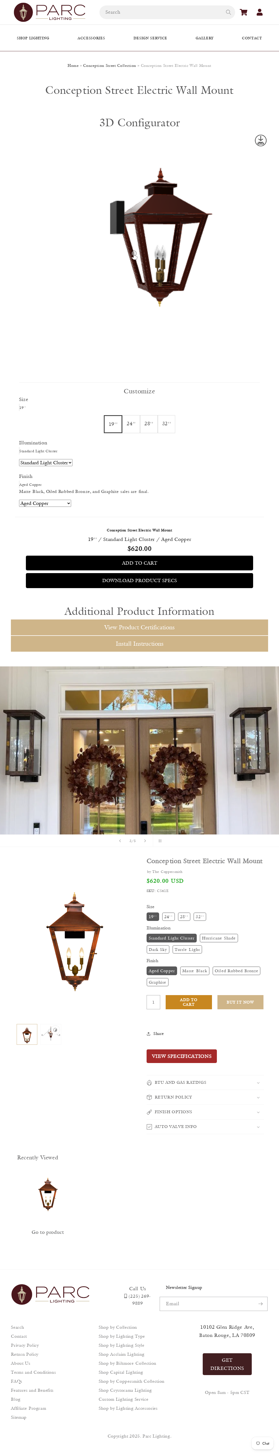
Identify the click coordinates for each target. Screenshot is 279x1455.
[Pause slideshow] (159, 841)
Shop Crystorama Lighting (125, 1390)
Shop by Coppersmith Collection (132, 1381)
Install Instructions (139, 643)
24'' (168, 916)
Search (17, 1327)
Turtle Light (187, 949)
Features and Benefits (32, 1390)
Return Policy (24, 1354)
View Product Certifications (139, 627)
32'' (200, 916)
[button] (243, 12)
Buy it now (240, 1002)
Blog (16, 1399)
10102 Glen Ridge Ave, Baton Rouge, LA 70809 (227, 1331)
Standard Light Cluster (172, 938)
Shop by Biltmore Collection (127, 1363)
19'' (153, 916)
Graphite (157, 982)
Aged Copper (162, 970)
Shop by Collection (118, 1327)
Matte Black (194, 970)
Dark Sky (158, 949)
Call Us (137, 1289)
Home (73, 65)
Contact (19, 1336)
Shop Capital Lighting (121, 1372)
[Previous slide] (120, 841)
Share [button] (158, 1033)
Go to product (48, 1232)
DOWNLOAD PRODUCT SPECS (139, 580)
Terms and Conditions (33, 1372)
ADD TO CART (139, 563)
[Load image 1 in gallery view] (27, 1034)
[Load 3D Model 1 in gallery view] (50, 1034)
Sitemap (19, 1417)
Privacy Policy (25, 1345)
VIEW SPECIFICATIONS (182, 1056)
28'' (184, 916)
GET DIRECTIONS (227, 1364)
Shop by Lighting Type (122, 1336)
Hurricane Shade (219, 938)
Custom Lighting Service (123, 1399)
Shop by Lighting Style (121, 1345)
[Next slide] (145, 841)
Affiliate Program (28, 1408)
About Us (20, 1363)
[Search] (228, 12)
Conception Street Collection (109, 65)
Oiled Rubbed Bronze (236, 970)
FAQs (16, 1381)
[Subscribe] (260, 1304)
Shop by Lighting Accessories (128, 1408)
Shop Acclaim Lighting (122, 1354)
